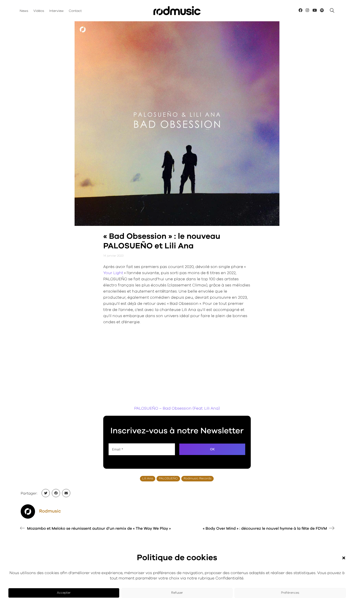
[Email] (66, 493)
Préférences (290, 592)
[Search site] (332, 11)
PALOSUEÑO (168, 478)
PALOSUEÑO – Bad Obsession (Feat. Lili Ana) (177, 408)
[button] (344, 558)
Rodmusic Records (197, 478)
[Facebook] (56, 493)
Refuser (177, 592)
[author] (28, 511)
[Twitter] (46, 493)
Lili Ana (147, 478)
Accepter (64, 592)
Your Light (113, 273)
